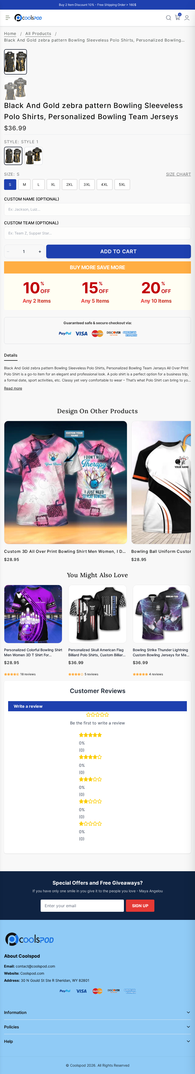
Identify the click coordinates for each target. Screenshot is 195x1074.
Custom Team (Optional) (31, 222)
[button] (97, 736)
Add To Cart (118, 251)
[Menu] (8, 18)
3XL (87, 184)
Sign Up (140, 905)
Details (11, 355)
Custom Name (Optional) (31, 199)
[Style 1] (13, 156)
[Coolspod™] (29, 939)
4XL (104, 184)
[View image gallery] (182, 40)
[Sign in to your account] (187, 18)
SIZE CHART (178, 174)
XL (53, 184)
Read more (13, 388)
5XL (122, 184)
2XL (69, 184)
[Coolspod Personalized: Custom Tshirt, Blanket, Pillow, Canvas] (28, 18)
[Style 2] (33, 156)
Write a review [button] (28, 706)
